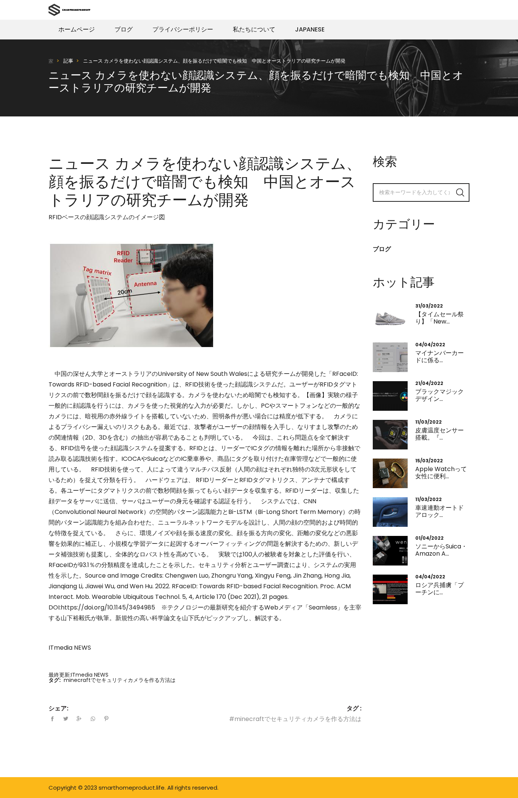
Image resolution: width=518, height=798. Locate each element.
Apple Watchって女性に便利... (441, 473)
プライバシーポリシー (182, 29)
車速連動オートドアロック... (439, 511)
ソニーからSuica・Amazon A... (441, 550)
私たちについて (254, 29)
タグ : (354, 708)
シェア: (58, 708)
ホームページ (76, 29)
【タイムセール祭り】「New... (439, 318)
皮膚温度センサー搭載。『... (439, 434)
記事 (68, 60)
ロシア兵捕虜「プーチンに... (439, 589)
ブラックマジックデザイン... (439, 395)
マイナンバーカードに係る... (439, 356)
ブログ (124, 29)
